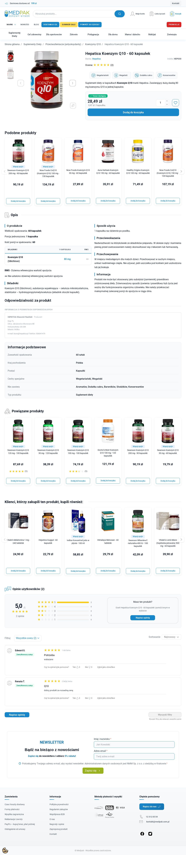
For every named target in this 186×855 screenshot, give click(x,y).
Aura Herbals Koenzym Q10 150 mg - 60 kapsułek (108, 171)
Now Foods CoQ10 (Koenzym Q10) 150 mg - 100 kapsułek (168, 173)
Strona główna (12, 44)
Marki (10, 24)
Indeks (170, 59)
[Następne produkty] (181, 539)
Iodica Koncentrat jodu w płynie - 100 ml (78, 542)
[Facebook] (142, 834)
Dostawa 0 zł (50, 24)
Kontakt (175, 3)
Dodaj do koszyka (133, 112)
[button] (174, 14)
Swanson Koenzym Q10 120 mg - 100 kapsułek (18, 451)
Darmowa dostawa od (23, 3)
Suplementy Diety (33, 44)
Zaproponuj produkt (59, 829)
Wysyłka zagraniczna (14, 814)
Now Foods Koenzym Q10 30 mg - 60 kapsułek (78, 171)
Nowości (24, 24)
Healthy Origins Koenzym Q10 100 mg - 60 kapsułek (138, 171)
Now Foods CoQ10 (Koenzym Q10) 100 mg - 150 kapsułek (48, 173)
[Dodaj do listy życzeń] (175, 102)
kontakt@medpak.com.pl (157, 822)
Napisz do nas (150, 806)
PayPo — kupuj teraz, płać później (20, 824)
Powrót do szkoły (90, 24)
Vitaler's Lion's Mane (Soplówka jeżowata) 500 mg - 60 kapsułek (167, 543)
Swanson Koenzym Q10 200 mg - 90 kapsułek (18, 172)
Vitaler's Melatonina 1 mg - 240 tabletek (18, 541)
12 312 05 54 (152, 817)
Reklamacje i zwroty (14, 819)
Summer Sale (68, 24)
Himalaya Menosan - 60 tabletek (108, 541)
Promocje (174, 24)
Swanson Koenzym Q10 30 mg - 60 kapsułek (168, 451)
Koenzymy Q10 (93, 44)
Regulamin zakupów (59, 809)
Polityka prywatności (59, 804)
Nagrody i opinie (57, 824)
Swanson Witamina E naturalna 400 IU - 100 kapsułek (138, 543)
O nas (52, 819)
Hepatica (96, 59)
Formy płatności (12, 809)
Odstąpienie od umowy (15, 829)
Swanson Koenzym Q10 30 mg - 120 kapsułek (48, 451)
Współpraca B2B (57, 814)
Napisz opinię (143, 617)
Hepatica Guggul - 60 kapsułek (48, 541)
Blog (36, 24)
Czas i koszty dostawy (15, 804)
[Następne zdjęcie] (72, 83)
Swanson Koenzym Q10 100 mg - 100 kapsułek (78, 451)
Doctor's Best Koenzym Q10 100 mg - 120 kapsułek (108, 453)
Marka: (88, 59)
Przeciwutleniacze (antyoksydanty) (63, 44)
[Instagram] (150, 834)
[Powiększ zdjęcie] (73, 105)
